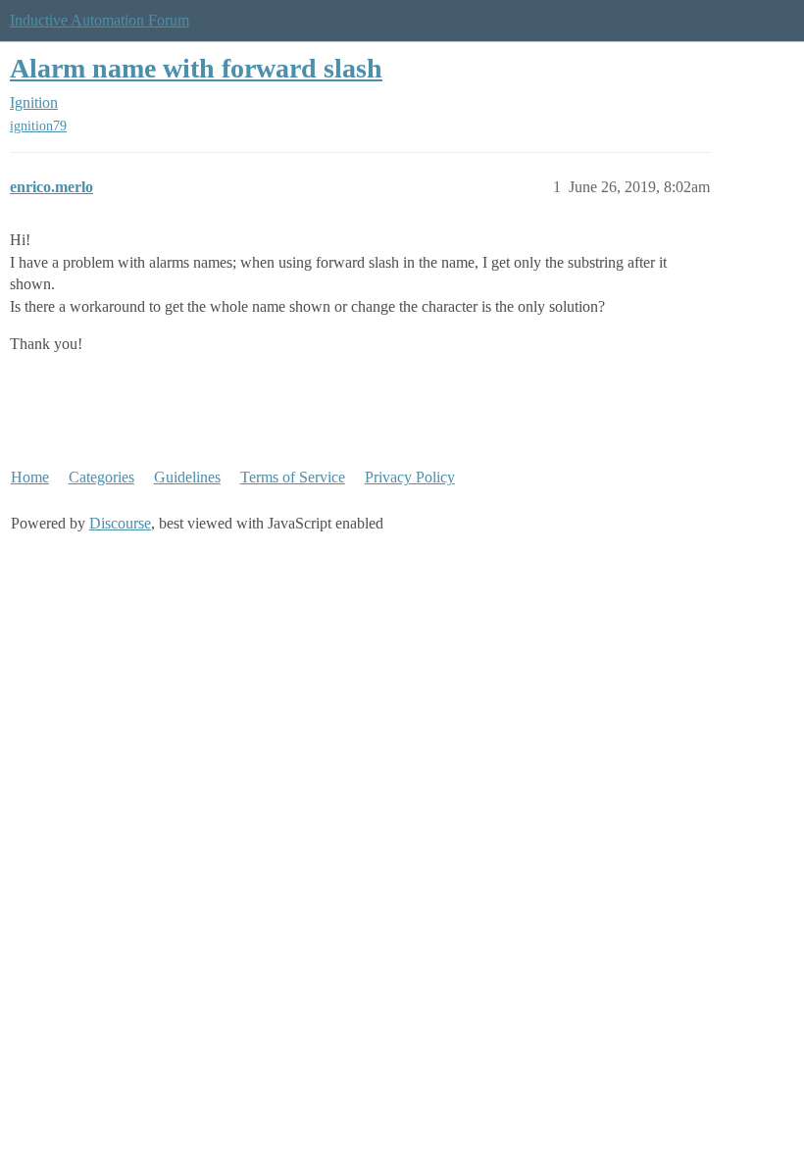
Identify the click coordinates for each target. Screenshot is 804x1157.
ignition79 (38, 126)
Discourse (120, 523)
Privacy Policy (410, 477)
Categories (101, 477)
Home (30, 477)
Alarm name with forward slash (196, 68)
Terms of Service (292, 477)
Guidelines (187, 477)
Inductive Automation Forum (99, 20)
